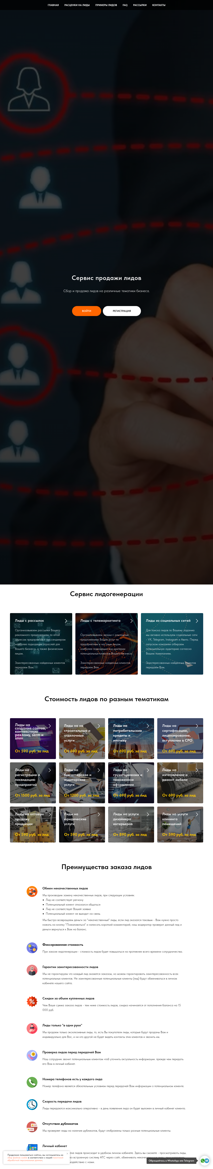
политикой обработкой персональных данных (35, 1159)
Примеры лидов (106, 5)
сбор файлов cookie (17, 1157)
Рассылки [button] (140, 5)
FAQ (125, 5)
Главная (53, 5)
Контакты (158, 5)
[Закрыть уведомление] (67, 1153)
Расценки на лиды (77, 5)
